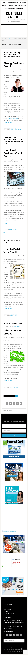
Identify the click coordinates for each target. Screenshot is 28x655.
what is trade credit (14, 387)
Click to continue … (8, 122)
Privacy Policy (20, 649)
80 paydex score (13, 118)
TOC (15, 649)
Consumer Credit (13, 314)
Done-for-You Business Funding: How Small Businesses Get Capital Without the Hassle (13, 622)
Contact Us (19, 651)
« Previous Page (8, 396)
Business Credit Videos (10, 607)
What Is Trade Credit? (13, 324)
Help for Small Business (10, 614)
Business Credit (14, 15)
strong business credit (15, 129)
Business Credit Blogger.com (18, 648)
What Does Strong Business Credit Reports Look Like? (12, 55)
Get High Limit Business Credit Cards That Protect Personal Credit (13, 140)
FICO (10, 220)
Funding (6, 611)
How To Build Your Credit (12, 241)
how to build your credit (16, 315)
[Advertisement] (11, 518)
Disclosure (8, 651)
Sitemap (14, 651)
